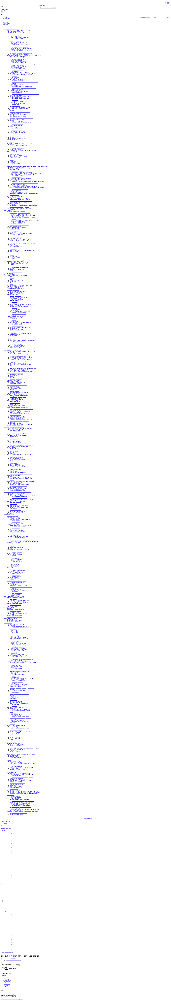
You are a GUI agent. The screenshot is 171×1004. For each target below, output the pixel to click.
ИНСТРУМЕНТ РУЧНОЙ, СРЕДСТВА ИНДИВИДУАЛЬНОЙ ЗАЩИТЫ (24, 55)
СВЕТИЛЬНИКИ (14, 577)
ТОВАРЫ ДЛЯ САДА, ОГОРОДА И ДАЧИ (14, 427)
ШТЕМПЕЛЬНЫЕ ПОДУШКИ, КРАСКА (21, 684)
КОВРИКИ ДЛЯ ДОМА (12, 245)
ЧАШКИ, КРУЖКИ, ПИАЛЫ (16, 418)
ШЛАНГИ (12, 480)
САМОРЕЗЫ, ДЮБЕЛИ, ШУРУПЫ (18, 114)
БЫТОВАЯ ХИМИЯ (11, 772)
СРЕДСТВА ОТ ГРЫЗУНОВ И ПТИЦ (18, 486)
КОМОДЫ (12, 255)
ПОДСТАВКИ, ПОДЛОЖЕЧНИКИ (18, 363)
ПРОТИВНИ (13, 422)
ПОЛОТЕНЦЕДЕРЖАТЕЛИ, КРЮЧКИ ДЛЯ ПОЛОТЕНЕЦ (26, 220)
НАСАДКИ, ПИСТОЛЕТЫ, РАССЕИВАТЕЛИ (20, 477)
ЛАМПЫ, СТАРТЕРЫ (15, 569)
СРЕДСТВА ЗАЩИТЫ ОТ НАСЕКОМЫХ (19, 484)
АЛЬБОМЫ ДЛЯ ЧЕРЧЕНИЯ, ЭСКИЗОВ (22, 627)
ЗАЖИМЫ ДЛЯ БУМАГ (18, 674)
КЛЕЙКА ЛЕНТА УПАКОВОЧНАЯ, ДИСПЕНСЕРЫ (22, 340)
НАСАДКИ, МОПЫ (17, 309)
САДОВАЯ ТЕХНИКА (12, 471)
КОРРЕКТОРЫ (15, 677)
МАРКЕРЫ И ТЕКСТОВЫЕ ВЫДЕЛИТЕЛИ (20, 718)
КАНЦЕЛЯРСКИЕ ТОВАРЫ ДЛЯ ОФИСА (17, 661)
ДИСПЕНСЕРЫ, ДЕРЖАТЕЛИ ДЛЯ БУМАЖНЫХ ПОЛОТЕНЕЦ (25, 792)
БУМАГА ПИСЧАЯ (16, 636)
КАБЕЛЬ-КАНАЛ (16, 576)
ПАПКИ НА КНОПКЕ (15, 733)
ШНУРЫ (14, 320)
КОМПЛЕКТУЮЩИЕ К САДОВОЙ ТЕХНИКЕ (21, 474)
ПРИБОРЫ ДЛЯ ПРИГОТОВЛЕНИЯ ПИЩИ (20, 525)
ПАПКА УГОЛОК (14, 727)
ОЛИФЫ (12, 137)
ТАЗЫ (11, 282)
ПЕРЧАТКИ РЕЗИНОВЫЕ (16, 292)
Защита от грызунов (5, 825)
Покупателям (6, 19)
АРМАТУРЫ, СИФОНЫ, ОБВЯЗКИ (18, 167)
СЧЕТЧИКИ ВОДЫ (16, 177)
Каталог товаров (7, 18)
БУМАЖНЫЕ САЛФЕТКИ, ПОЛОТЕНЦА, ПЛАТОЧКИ (23, 763)
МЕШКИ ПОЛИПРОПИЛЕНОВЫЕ (15, 288)
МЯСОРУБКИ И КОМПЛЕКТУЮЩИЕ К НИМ (21, 359)
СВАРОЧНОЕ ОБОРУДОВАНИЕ (14, 196)
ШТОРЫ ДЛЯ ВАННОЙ (15, 226)
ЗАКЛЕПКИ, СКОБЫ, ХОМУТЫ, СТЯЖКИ (20, 112)
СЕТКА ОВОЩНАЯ (11, 500)
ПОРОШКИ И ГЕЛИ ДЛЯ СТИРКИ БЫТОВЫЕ (23, 774)
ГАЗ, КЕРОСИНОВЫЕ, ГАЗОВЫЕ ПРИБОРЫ (20, 322)
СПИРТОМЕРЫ (13, 504)
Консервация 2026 (5, 821)
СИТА (11, 365)
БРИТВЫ (12, 543)
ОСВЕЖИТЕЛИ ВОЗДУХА (16, 787)
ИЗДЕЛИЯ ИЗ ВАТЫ (14, 768)
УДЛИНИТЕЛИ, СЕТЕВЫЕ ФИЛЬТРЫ (19, 585)
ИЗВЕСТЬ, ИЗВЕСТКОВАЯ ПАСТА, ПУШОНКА (21, 134)
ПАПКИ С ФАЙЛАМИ (15, 738)
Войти (2, 10)
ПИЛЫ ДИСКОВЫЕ (17, 559)
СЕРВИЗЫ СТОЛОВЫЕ (15, 415)
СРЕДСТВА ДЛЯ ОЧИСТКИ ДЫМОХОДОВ (20, 327)
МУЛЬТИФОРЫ (13, 726)
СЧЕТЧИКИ (12, 583)
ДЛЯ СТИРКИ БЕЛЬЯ (15, 229)
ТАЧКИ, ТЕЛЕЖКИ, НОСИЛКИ (14, 487)
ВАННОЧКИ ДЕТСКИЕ (15, 611)
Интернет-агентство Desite (7, 992)
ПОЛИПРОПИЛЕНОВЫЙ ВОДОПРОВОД (22, 178)
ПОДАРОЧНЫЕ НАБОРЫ (16, 810)
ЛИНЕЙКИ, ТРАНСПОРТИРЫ (17, 702)
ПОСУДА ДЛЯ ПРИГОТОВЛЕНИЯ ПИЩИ (17, 385)
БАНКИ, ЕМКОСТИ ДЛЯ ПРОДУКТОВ (19, 395)
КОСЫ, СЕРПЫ (13, 463)
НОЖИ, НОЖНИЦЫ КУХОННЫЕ (15, 373)
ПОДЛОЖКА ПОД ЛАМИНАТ (19, 145)
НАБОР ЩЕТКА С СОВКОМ (19, 314)
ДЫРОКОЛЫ (15, 673)
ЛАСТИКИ (12, 724)
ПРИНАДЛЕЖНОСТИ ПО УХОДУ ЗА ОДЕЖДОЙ (21, 233)
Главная (5, 17)
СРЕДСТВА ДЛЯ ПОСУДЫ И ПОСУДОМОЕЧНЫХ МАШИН (24, 748)
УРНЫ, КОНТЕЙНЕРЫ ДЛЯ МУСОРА (16, 345)
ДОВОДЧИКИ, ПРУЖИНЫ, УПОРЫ (21, 42)
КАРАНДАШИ (13, 708)
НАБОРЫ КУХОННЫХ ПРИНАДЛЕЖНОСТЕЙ (21, 361)
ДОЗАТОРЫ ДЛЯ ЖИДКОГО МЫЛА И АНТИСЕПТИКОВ (24, 793)
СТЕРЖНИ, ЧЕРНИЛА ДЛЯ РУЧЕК (20, 716)
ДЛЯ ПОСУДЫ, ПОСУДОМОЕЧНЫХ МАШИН (21, 780)
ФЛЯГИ (11, 284)
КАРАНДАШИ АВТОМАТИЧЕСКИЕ (21, 709)
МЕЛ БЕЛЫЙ (15, 692)
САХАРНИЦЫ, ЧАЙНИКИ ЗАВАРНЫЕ (19, 413)
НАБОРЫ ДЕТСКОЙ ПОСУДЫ (14, 615)
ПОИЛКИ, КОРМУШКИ (15, 510)
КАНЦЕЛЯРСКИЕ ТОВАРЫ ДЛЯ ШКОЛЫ (17, 685)
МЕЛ (11, 691)
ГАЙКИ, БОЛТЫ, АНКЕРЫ (16, 113)
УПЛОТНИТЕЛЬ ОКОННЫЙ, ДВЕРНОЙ (19, 207)
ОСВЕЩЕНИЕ (10, 567)
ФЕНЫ (11, 548)
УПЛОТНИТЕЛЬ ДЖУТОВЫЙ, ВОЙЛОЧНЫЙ (21, 208)
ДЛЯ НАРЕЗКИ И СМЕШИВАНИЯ (18, 531)
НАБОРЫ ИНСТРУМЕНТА (16, 95)
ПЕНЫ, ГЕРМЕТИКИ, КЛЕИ (14, 151)
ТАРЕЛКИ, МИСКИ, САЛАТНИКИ (18, 417)
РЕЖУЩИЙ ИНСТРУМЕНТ (16, 101)
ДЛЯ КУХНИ (13, 785)
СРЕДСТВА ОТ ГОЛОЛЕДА (16, 286)
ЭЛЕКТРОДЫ (13, 197)
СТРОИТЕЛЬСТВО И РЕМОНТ (11, 29)
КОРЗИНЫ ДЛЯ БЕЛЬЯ (15, 232)
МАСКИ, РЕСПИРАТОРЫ (16, 757)
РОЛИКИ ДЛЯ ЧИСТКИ (18, 235)
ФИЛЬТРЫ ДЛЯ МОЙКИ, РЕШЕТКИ (18, 370)
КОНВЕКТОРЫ (16, 522)
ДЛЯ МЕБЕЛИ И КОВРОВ (16, 786)
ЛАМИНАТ (12, 144)
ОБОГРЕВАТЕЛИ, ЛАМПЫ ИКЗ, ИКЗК (19, 507)
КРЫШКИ (12, 389)
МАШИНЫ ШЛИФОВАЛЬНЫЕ (19, 557)
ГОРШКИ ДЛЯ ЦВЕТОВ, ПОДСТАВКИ (19, 263)
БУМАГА (12, 633)
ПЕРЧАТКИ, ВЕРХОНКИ (13, 290)
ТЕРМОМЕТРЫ (13, 328)
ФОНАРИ (12, 579)
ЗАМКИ (11, 33)
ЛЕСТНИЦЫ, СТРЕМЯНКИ (13, 287)
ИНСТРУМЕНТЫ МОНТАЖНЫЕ (17, 79)
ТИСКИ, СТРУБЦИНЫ (17, 89)
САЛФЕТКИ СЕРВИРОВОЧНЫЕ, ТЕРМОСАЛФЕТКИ (22, 243)
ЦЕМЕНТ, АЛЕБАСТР (15, 203)
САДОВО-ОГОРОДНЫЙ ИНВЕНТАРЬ (16, 459)
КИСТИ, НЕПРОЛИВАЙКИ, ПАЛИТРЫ (19, 694)
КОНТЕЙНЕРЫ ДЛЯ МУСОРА (17, 346)
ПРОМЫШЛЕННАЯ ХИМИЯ (17, 753)
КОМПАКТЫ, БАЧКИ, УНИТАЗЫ (20, 189)
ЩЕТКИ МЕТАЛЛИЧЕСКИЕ (19, 62)
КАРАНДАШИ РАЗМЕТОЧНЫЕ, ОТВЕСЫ (22, 74)
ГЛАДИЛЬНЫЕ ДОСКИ (15, 228)
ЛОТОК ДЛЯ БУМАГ (17, 666)
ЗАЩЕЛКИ (15, 43)
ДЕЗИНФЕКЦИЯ (14, 755)
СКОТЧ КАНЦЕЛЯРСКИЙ (18, 680)
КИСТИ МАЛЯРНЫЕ (17, 92)
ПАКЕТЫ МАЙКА (14, 342)
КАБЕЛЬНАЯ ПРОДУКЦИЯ (16, 572)
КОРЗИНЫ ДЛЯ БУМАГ (15, 347)
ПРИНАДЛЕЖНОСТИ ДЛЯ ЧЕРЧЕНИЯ (19, 703)
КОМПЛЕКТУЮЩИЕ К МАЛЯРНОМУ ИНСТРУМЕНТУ (25, 94)
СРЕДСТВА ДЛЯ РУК (15, 751)
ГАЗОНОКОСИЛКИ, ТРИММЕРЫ (18, 472)
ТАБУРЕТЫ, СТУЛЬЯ (15, 257)
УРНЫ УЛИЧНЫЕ (14, 348)
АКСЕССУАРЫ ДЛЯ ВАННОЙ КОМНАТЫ (20, 213)
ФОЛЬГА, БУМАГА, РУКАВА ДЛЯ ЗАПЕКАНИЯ (21, 424)
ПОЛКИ (14, 219)
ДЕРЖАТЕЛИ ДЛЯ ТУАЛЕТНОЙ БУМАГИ (22, 214)
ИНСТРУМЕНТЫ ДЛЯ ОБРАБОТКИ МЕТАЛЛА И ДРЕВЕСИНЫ (25, 64)
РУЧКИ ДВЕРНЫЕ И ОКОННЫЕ (20, 47)
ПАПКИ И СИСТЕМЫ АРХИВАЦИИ (16, 725)
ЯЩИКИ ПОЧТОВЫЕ (15, 334)
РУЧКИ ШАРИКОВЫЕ (17, 714)
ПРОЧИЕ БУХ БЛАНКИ (18, 658)
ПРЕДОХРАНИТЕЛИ (17, 593)
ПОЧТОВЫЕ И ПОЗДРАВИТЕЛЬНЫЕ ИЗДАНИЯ (21, 659)
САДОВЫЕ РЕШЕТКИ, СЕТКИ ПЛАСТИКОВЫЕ (21, 445)
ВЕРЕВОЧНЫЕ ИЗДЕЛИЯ (16, 317)
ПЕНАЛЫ (12, 689)
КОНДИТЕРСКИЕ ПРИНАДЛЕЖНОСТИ (19, 421)
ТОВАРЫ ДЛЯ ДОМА (9, 210)
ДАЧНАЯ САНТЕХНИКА (13, 434)
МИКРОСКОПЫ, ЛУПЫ (15, 686)
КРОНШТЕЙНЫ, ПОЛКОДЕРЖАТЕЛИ (21, 44)
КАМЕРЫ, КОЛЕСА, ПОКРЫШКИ (18, 488)
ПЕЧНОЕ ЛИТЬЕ (11, 159)
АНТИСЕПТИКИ (14, 756)
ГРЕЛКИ (12, 546)
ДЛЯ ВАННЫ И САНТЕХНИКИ (17, 783)
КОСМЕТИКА (10, 795)
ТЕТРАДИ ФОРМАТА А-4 (18, 648)
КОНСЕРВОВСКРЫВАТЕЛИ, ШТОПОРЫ (20, 356)
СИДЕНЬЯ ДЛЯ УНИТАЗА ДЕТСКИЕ (19, 613)
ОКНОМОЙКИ (15, 310)
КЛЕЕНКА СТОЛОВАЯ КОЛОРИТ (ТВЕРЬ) (20, 241)
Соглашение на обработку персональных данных (12, 999)
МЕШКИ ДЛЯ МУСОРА (15, 296)
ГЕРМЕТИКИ (13, 153)
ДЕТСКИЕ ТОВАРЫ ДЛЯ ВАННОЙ (15, 609)
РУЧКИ (11, 712)
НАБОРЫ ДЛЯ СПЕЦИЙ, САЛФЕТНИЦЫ (20, 411)
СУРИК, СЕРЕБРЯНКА (17, 125)
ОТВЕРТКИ (15, 85)
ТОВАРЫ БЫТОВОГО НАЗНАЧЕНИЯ (16, 316)
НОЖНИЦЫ (12, 377)
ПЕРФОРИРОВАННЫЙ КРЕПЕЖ (18, 116)
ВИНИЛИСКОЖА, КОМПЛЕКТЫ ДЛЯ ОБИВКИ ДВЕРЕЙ (23, 205)
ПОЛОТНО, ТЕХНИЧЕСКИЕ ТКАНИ (19, 297)
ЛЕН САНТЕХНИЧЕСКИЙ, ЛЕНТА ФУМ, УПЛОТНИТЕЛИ (26, 173)
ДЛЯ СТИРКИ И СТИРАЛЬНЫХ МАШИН (20, 773)
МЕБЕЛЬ (9, 252)
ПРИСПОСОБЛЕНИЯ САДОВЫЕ (18, 465)
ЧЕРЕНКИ (12, 470)
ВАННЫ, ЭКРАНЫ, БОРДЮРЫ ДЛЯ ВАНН (20, 168)
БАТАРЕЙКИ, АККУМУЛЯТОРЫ (17, 582)
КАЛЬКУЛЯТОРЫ (16, 665)
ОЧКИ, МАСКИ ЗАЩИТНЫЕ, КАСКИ (21, 107)
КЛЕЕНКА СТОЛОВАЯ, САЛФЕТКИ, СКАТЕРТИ (19, 239)
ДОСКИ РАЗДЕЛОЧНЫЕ (15, 353)
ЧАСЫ (11, 270)
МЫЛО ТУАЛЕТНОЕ (15, 796)
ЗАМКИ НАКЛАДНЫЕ (17, 38)
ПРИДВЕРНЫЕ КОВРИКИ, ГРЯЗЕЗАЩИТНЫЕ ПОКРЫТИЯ (24, 250)
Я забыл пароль (143, 20)
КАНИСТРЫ (13, 281)
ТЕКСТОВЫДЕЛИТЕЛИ (18, 720)
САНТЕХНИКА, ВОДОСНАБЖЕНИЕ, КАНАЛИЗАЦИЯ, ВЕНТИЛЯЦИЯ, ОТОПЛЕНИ (27, 166)
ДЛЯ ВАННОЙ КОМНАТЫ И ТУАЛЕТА (16, 211)
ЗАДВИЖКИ (13, 161)
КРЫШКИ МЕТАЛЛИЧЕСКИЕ (19, 496)
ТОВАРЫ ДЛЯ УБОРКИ (12, 294)
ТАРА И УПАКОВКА (12, 339)
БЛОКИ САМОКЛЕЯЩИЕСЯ (19, 650)
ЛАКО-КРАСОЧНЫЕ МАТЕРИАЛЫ (15, 119)
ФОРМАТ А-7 (15, 632)
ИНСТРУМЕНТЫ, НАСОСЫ (14, 553)
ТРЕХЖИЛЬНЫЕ (16, 575)
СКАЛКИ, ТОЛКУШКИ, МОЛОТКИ (18, 367)
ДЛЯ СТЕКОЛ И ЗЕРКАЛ (16, 781)
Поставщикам (6, 23)
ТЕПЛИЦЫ (12, 453)
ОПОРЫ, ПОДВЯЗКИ (15, 464)
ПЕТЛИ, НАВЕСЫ (16, 45)
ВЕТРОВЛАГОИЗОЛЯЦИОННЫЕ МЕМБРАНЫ (21, 53)
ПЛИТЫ (11, 529)
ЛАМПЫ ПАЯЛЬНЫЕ (17, 326)
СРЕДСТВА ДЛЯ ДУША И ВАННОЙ (21, 803)
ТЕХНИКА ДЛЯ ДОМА (12, 516)
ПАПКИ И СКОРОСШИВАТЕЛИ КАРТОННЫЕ (21, 731)
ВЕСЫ (11, 544)
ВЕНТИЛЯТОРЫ (16, 520)
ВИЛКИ (14, 588)
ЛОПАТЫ (9, 440)
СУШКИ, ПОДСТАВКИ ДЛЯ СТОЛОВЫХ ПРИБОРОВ (23, 368)
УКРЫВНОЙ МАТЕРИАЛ (16, 458)
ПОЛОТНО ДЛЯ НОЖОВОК (19, 68)
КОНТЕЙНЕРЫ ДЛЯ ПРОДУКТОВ (18, 397)
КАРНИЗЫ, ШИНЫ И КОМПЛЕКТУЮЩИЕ (20, 266)
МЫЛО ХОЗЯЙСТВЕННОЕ (16, 778)
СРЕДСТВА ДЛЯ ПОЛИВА (13, 475)
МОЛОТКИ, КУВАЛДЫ (18, 65)
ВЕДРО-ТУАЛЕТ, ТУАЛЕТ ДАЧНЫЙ (18, 435)
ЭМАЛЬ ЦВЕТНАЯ (17, 130)
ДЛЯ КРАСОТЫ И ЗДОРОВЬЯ (14, 542)
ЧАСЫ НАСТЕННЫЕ (17, 272)
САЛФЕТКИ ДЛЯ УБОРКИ (16, 305)
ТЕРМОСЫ (9, 406)
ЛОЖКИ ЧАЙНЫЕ (14, 404)
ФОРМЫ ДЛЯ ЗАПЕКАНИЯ (16, 423)
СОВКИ (14, 315)
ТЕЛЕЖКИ (12, 332)
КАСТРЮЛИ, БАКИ (14, 386)
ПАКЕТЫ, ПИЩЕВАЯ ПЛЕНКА (14, 425)
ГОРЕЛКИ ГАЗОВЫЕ (17, 324)
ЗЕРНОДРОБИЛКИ (14, 506)
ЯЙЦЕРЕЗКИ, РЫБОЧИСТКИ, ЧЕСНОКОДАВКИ (21, 371)
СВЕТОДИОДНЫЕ (16, 571)
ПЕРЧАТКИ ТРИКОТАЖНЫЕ (17, 293)
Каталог (3, 26)
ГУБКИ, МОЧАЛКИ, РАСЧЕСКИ (17, 765)
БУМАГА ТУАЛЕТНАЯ (15, 761)
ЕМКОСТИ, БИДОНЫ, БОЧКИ (17, 280)
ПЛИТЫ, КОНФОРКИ (15, 163)
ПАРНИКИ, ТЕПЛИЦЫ (12, 451)
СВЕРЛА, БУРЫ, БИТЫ (17, 70)
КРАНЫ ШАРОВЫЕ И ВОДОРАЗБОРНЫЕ (22, 172)
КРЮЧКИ (12, 268)
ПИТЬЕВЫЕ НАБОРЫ (15, 412)
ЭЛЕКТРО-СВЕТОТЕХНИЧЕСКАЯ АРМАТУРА (21, 587)
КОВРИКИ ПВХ (13, 249)
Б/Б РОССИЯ (12, 958)
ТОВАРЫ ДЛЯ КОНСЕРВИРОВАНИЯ (16, 493)
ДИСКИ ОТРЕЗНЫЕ (17, 60)
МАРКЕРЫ (15, 719)
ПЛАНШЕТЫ (13, 739)
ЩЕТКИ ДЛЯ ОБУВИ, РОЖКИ (17, 814)
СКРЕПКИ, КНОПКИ (17, 682)
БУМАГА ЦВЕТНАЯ (17, 641)
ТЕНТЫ (9, 338)
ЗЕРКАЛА (12, 264)
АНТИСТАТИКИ (14, 789)
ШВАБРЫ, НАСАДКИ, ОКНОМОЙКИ (19, 306)
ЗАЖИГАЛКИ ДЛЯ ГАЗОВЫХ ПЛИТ (21, 540)
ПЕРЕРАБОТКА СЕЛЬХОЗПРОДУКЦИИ (16, 501)
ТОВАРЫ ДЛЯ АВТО (12, 606)
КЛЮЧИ (14, 83)
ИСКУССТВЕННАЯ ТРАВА (16, 251)
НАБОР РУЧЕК (16, 713)
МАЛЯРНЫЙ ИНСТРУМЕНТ (17, 90)
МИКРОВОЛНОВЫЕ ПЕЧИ (18, 526)
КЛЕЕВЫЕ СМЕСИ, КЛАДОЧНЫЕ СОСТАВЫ (21, 201)
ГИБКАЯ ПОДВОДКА (17, 171)
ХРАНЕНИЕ (10, 273)
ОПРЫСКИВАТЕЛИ (12, 447)
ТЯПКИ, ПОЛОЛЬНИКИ (15, 469)
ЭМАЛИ (12, 126)
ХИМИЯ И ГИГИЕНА (9, 742)
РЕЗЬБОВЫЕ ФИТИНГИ (18, 175)
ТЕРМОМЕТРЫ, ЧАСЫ (15, 605)
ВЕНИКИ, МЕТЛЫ (14, 300)
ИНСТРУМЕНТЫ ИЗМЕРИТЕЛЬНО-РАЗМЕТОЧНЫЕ (22, 73)
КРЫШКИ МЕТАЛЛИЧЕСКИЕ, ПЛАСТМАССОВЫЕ (22, 495)
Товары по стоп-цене (6, 828)
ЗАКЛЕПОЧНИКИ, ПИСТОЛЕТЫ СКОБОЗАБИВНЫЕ (25, 82)
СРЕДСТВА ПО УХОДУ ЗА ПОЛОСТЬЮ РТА (20, 807)
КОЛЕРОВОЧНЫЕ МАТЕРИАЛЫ (18, 132)
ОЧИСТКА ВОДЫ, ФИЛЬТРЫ (14, 381)
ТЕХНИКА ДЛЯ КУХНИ (13, 524)
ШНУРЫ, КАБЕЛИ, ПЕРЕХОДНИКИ (18, 550)
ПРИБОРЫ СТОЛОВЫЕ (12, 400)
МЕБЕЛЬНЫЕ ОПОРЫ (17, 49)
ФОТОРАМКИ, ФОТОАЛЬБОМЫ (17, 269)
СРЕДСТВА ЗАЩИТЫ (15, 106)
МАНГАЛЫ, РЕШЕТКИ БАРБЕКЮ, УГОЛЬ (20, 600)
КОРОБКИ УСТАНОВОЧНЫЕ (19, 590)
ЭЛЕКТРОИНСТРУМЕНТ (16, 554)
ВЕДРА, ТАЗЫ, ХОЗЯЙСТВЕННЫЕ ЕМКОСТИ (18, 275)
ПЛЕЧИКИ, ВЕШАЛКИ (18, 234)
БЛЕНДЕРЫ (15, 534)
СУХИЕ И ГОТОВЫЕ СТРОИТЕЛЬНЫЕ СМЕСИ (18, 198)
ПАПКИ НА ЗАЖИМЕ (15, 732)
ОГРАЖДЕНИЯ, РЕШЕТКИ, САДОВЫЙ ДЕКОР (18, 443)
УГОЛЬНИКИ (15, 77)
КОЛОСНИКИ (13, 162)
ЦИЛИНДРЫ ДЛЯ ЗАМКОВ (19, 39)
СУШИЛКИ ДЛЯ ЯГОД (15, 502)
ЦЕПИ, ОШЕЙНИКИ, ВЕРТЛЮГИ (18, 511)
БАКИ (11, 276)
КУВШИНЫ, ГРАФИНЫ (15, 410)
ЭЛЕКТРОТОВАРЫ (9, 514)
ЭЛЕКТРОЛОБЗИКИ (17, 561)
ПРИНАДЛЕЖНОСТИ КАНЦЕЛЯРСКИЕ (19, 671)
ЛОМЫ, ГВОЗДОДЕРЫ (17, 84)
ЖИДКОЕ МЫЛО (14, 750)
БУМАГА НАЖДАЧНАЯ (18, 59)
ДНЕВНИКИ (15, 642)
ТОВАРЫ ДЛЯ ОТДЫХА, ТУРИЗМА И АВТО (15, 596)
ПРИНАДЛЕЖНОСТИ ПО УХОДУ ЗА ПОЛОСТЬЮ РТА (25, 809)
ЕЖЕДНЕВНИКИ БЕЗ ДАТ (18, 654)
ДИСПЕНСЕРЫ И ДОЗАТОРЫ (14, 790)
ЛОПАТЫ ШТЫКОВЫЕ (15, 442)
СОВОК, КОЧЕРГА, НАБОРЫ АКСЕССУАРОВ (21, 165)
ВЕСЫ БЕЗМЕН (13, 335)
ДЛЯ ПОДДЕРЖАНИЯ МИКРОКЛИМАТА (20, 519)
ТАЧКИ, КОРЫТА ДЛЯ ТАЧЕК (17, 489)
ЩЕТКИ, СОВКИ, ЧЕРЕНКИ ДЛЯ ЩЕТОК (20, 311)
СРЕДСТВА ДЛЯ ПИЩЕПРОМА (17, 744)
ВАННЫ (12, 278)
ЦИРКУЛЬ (14, 706)
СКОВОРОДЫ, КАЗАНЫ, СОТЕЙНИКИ (19, 392)
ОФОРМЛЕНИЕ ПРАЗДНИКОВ (14, 620)
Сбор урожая (4, 823)
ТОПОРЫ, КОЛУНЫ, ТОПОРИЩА (20, 72)
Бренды (3, 830)
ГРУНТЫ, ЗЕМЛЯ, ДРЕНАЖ (16, 429)
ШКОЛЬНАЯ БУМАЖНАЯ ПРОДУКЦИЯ (19, 638)
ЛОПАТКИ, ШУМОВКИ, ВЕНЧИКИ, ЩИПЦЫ (21, 357)
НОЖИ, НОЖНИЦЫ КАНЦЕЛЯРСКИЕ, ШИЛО (23, 678)
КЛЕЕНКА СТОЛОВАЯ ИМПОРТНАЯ (19, 240)
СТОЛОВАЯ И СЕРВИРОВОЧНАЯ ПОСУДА (17, 407)
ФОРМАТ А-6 (15, 631)
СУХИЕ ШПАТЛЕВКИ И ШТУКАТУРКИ (19, 202)
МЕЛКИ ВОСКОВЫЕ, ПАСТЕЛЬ (17, 690)
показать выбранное (87, 818)
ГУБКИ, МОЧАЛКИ (17, 766)
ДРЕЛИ (14, 555)
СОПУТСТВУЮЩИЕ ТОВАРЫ (17, 512)
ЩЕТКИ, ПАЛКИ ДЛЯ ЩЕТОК (19, 312)
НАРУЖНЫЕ (15, 565)
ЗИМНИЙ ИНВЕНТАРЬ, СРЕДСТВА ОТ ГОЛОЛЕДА (19, 285)
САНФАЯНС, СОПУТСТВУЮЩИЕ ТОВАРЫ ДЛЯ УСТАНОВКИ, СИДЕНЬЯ (28, 187)
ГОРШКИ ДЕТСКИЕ (14, 612)
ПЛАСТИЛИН (13, 698)
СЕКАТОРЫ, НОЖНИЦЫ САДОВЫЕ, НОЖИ (20, 468)
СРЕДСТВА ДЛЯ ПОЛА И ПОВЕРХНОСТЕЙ (20, 746)
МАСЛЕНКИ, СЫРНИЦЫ (16, 398)
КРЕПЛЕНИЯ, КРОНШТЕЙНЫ (19, 192)
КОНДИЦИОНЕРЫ (17, 775)
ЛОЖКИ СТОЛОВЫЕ (15, 403)
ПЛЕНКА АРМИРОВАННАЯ (17, 457)
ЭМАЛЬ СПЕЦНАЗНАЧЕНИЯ (19, 131)
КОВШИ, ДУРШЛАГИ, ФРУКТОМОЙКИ (19, 355)
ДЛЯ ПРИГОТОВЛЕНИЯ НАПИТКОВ (19, 536)
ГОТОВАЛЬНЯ (15, 704)
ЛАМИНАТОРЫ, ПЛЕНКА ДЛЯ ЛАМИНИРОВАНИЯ (25, 670)
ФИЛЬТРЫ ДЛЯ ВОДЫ (15, 383)
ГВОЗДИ (12, 110)
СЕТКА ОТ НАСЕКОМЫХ (16, 483)
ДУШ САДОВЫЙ (14, 436)
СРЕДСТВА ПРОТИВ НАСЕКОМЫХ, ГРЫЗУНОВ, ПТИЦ (20, 481)
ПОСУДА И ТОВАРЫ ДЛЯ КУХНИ (12, 350)
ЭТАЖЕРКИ (12, 258)
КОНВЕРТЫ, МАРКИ (17, 660)
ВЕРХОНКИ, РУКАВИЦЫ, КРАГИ (18, 291)
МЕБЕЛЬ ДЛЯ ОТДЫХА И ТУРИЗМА (19, 601)
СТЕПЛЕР (14, 683)
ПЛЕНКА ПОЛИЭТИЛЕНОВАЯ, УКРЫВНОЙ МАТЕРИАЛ (21, 454)
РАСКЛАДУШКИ (14, 256)
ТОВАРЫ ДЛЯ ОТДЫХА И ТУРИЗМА (16, 597)
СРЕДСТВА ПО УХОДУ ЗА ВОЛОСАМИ (19, 799)
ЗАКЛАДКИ (15, 651)
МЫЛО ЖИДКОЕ (16, 798)
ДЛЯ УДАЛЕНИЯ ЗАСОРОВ (16, 784)
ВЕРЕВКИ (14, 318)
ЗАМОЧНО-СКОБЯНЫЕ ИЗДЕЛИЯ (15, 32)
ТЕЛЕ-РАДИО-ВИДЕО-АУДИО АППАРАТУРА (18, 549)
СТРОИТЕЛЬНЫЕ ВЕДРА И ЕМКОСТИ (19, 108)
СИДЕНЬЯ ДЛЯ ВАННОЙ (18, 222)
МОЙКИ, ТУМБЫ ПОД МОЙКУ (17, 184)
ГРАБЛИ (12, 462)
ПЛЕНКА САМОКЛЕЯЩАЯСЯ (17, 31)
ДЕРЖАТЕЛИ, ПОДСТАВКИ (16, 374)
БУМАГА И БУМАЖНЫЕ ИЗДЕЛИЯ (15, 624)
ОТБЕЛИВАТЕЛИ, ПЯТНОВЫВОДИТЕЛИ (22, 777)
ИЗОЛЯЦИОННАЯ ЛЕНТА (16, 140)
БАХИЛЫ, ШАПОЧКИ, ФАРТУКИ (18, 759)
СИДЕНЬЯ (14, 191)
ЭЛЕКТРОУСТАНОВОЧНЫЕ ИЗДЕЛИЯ (16, 581)
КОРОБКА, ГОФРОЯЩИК (16, 344)
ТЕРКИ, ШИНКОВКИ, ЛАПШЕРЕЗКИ (19, 369)
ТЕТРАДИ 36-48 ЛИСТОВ (18, 645)
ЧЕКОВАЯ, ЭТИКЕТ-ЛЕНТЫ (19, 637)
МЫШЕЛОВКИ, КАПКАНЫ (16, 482)
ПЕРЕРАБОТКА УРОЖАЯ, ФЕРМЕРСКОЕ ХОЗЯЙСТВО (17, 492)
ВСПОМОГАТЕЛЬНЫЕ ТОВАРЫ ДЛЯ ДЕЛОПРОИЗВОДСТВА (25, 662)
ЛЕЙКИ (11, 476)
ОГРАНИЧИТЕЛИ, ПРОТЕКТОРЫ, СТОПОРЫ (21, 336)
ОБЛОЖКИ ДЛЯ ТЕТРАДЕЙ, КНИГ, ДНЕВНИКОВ (22, 688)
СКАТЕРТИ (12, 244)
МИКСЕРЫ (15, 535)
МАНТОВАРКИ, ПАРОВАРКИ (17, 388)
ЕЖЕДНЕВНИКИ (14, 653)
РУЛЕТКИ (14, 76)
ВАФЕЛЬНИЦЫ (16, 528)
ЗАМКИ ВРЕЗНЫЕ (16, 35)
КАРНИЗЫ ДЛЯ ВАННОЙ (16, 223)
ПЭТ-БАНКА (10, 513)
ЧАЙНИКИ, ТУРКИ (14, 393)
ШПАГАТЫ (15, 321)
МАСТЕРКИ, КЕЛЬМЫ (17, 97)
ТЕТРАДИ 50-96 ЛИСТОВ (18, 647)
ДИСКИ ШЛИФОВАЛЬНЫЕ (19, 61)
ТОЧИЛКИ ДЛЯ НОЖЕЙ (16, 379)
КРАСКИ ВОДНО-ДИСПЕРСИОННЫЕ (21, 122)
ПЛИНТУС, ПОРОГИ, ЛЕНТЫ (17, 149)
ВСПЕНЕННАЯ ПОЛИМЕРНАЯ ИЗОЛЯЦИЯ (20, 54)
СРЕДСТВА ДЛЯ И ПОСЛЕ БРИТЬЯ (21, 805)
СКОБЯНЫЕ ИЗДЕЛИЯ (15, 41)
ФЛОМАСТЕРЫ (13, 700)
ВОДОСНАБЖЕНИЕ (14, 169)
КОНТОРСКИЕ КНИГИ (18, 656)
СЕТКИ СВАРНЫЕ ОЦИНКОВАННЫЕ (19, 446)
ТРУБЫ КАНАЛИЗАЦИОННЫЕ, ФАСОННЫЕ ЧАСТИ (25, 183)
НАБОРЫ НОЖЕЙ (14, 375)
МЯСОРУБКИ (15, 532)
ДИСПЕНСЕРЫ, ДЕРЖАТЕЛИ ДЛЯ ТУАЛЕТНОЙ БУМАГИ (24, 791)
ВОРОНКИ (12, 352)
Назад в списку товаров (7, 952)
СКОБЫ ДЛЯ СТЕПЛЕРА (18, 679)
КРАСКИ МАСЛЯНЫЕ (17, 124)
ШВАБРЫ (14, 308)
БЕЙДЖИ (14, 664)
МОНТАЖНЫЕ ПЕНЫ (15, 157)
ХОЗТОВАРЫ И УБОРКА (10, 274)
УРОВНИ (14, 78)
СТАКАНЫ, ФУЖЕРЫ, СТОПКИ (17, 416)
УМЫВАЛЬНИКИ (16, 190)
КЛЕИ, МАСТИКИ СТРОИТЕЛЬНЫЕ (18, 156)
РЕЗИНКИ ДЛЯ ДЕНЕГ (17, 668)
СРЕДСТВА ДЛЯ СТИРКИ (16, 745)
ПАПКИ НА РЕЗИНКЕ (15, 737)
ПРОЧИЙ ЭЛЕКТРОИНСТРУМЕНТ (20, 563)
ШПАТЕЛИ (15, 100)
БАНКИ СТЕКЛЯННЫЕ (15, 494)
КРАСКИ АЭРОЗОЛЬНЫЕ (18, 121)
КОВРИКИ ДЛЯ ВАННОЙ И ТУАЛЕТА (19, 247)
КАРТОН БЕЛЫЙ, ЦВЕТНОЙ (19, 643)
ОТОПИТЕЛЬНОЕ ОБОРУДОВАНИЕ (18, 185)
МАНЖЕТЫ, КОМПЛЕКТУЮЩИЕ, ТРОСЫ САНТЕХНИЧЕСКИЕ (28, 181)
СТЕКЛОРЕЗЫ (15, 104)
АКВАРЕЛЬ (15, 697)
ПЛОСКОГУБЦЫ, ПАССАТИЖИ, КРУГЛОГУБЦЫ (24, 88)
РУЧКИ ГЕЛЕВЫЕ (16, 715)
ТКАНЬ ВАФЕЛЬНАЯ (17, 299)
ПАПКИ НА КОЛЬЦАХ (15, 734)
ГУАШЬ (14, 696)
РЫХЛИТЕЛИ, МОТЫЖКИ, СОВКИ (18, 466)
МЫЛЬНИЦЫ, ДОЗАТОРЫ (18, 216)
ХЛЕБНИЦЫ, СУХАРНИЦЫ (16, 399)
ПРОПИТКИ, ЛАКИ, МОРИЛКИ (17, 136)
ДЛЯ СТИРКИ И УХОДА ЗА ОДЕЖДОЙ (16, 227)
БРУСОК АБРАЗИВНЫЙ (18, 58)
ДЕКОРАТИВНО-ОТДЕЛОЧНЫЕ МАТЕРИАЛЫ (18, 30)
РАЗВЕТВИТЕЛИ (16, 594)
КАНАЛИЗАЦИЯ (14, 180)
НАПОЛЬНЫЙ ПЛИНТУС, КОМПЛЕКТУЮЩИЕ (24, 150)
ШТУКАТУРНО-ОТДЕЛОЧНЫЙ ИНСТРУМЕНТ (21, 96)
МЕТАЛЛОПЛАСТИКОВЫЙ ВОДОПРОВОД (23, 174)
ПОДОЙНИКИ (13, 508)
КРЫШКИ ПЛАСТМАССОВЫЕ (19, 498)
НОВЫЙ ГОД (10, 619)
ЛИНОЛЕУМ (13, 146)
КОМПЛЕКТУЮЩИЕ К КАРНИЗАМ (21, 267)
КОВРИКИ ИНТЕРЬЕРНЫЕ (16, 246)
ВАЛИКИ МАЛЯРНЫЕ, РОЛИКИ (20, 91)
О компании (6, 22)
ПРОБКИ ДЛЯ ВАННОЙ (18, 221)
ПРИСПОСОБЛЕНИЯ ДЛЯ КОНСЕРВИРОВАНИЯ (22, 499)
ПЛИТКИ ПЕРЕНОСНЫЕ (18, 530)
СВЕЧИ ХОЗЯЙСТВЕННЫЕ (16, 329)
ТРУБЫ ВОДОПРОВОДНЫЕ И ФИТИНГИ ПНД (21, 478)
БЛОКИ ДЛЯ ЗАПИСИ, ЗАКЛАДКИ (18, 649)
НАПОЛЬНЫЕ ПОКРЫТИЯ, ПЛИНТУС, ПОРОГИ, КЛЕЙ (20, 143)
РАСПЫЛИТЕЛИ (14, 449)
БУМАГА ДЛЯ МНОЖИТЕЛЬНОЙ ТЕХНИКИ (23, 635)
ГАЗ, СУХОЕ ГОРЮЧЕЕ (18, 323)
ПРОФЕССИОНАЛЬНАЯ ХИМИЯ (15, 743)
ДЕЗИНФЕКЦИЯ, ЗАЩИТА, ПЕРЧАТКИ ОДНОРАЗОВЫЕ (21, 754)
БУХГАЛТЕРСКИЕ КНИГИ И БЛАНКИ (19, 655)
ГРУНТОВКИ (13, 133)
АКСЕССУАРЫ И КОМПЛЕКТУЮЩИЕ (19, 538)
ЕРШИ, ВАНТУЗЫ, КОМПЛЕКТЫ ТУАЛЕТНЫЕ (23, 215)
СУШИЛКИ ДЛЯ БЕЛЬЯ (15, 238)
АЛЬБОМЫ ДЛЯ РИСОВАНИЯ (19, 626)
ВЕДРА (11, 279)
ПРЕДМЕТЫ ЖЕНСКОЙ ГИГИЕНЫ (18, 769)
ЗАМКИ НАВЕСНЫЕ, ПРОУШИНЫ (20, 37)
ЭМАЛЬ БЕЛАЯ (16, 127)
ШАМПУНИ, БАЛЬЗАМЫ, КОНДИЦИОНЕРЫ (23, 801)
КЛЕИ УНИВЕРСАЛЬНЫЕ (16, 155)
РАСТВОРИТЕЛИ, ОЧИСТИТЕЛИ (18, 138)
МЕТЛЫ (14, 303)
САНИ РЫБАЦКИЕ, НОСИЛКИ (17, 490)
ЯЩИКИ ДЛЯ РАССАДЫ (16, 430)
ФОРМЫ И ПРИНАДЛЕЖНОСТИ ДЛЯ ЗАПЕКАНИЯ (19, 419)
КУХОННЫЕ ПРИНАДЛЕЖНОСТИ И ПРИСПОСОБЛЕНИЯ (21, 351)
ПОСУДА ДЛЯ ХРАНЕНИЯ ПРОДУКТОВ (17, 394)
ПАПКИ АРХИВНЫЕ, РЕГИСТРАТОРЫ (19, 728)
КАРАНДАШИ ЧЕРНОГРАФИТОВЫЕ (21, 710)
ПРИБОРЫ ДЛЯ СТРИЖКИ (16, 547)
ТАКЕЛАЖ (12, 115)
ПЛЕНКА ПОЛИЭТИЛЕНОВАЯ (17, 456)
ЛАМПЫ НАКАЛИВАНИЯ (18, 570)
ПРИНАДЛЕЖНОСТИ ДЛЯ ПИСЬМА (16, 707)
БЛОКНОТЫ (13, 629)
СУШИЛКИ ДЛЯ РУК (17, 523)
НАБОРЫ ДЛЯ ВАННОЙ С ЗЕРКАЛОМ (19, 225)
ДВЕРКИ (12, 160)
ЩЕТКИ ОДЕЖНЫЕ (17, 237)
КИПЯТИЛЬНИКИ (16, 518)
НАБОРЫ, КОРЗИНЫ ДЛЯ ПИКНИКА (19, 602)
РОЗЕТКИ (14, 595)
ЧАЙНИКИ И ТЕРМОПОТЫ (19, 537)
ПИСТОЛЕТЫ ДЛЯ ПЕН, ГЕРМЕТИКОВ (22, 86)
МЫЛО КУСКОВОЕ (17, 797)
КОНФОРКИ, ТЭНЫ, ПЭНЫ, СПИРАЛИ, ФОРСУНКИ (25, 541)
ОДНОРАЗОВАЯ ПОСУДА (13, 380)
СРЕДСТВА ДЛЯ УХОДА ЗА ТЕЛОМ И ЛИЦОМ (21, 802)
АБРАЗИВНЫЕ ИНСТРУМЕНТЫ (17, 56)
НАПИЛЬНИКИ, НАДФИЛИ (19, 66)
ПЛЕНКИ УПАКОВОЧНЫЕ (16, 341)
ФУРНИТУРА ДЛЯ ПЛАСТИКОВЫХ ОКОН (22, 50)
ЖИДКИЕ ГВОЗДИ (14, 154)
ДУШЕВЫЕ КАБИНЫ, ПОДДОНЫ (18, 179)
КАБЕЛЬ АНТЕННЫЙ (17, 552)
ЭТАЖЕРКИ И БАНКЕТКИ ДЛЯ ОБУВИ (19, 260)
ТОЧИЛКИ (12, 722)
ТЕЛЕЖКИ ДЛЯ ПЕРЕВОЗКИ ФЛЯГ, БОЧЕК (23, 333)
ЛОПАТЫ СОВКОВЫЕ (15, 441)
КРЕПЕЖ (9, 109)
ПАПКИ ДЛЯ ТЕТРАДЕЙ (16, 730)
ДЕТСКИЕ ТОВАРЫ (9, 607)
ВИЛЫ (11, 460)
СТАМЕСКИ (15, 71)
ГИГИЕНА (9, 760)
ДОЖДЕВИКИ (13, 599)
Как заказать (167, 3)
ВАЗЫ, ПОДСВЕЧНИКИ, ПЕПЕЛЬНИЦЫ (19, 262)
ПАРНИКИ (12, 452)
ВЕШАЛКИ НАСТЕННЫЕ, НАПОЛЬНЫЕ (20, 254)
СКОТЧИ (12, 142)
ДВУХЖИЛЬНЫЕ (16, 573)
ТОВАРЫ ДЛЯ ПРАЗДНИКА (11, 618)
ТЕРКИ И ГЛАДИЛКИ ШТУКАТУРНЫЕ (22, 98)
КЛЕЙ (13, 676)
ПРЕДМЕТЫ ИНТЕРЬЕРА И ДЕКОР (15, 261)
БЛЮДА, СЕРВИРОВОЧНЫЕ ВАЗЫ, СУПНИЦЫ (21, 409)
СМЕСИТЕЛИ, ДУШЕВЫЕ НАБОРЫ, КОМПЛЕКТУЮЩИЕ (24, 193)
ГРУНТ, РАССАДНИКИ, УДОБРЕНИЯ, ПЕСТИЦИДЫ (19, 428)
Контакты (5, 24)
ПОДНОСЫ (12, 362)
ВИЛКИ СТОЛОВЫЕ (15, 401)
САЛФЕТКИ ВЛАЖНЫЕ (15, 771)
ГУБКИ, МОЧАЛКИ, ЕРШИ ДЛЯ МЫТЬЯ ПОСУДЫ (22, 304)
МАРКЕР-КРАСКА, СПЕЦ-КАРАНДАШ (21, 721)
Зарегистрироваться (8, 10)
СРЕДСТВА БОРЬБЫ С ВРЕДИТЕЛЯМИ (19, 433)
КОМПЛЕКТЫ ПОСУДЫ (15, 387)
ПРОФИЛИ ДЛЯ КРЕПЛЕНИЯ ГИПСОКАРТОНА (21, 118)
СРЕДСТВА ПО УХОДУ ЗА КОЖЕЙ (20, 804)
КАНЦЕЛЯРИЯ (8, 623)
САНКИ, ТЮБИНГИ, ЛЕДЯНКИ (14, 617)
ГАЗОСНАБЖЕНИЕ (14, 195)
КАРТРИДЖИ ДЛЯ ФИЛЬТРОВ (17, 382)
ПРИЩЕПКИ (15, 231)
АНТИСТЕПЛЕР (16, 672)
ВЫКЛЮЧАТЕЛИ (16, 589)
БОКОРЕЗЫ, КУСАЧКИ (17, 80)
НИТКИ (14, 667)
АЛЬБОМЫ (12, 625)
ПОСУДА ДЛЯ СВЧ (14, 391)
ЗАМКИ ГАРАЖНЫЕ (17, 36)
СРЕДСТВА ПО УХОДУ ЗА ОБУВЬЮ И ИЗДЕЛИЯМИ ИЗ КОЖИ (22, 811)
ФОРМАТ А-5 (15, 630)
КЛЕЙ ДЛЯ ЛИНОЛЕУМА (18, 148)
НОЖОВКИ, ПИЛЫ (17, 67)
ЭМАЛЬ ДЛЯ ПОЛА (17, 128)
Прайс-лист (167, 2)
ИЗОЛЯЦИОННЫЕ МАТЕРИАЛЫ (15, 52)
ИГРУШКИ (9, 608)
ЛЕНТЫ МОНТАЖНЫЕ (12, 139)
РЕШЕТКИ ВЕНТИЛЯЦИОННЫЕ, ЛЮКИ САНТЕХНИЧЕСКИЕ (25, 186)
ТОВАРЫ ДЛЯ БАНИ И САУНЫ (14, 603)
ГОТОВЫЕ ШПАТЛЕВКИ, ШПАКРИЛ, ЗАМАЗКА (22, 199)
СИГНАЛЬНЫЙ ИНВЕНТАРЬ (17, 330)
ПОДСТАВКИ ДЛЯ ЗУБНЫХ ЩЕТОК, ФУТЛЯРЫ (24, 217)
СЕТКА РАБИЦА (11, 209)
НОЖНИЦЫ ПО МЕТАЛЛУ (18, 103)
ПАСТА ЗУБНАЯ (16, 808)
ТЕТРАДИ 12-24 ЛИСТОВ (18, 644)
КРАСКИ (12, 120)
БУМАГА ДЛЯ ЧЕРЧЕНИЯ (18, 639)
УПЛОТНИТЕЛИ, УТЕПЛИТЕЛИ (15, 204)
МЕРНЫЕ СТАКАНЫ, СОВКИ (17, 358)
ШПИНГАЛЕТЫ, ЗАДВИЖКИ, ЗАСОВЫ (22, 48)
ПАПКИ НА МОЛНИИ (15, 736)
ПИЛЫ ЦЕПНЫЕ (16, 560)
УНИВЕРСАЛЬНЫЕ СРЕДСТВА (17, 779)
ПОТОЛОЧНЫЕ (16, 578)
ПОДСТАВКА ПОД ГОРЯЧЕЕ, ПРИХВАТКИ (20, 364)
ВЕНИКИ (14, 302)
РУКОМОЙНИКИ (14, 437)
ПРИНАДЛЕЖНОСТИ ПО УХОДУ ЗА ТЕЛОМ (23, 767)
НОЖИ (14, 102)
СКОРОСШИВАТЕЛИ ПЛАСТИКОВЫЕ (19, 740)
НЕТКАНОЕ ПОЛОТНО (18, 298)
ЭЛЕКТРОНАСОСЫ (14, 564)
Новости (5, 21)
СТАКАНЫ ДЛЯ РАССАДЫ (16, 431)
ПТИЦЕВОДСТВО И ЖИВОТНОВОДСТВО (17, 505)
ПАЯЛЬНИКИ (15, 558)
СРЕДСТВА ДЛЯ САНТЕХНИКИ (17, 749)
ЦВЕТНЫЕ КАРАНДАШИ (16, 701)
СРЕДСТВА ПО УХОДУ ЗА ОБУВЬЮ (18, 813)
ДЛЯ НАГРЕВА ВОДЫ (15, 517)
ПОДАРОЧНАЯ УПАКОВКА (14, 621)
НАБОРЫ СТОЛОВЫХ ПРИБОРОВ (18, 405)
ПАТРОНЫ (15, 591)
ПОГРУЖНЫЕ (15, 566)
